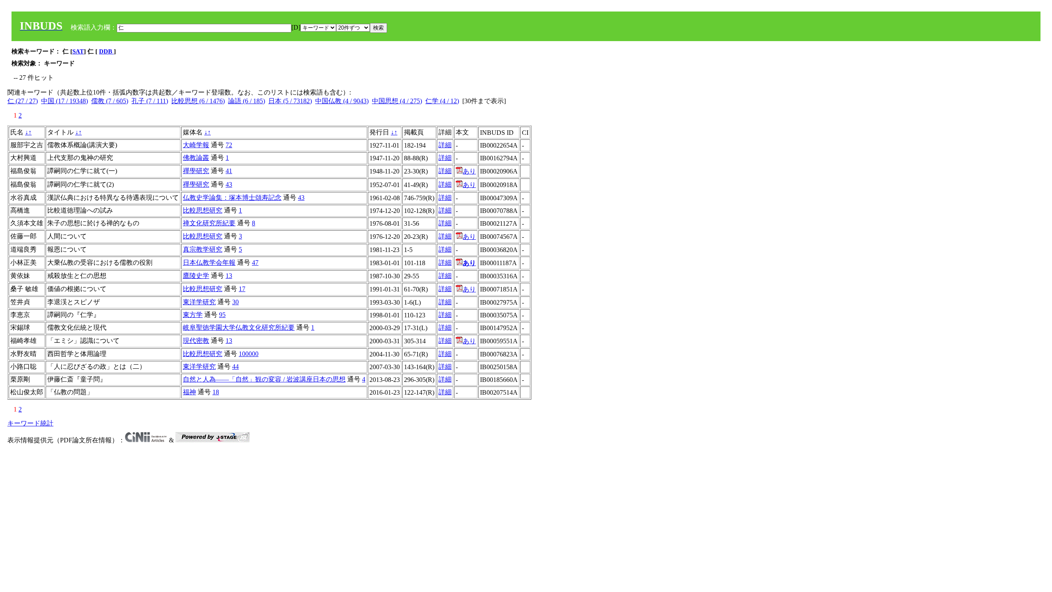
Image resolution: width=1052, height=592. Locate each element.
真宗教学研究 (202, 249)
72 (229, 144)
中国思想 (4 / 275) (397, 100)
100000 (248, 353)
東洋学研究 (199, 301)
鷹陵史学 (196, 275)
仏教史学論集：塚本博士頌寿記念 (232, 197)
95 (222, 314)
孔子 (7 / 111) (150, 100)
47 (255, 262)
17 (242, 288)
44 (235, 366)
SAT (78, 51)
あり (469, 171)
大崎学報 (196, 144)
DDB (106, 51)
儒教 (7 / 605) (109, 100)
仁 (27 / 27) (22, 100)
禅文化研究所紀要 (209, 223)
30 (235, 301)
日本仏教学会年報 (209, 262)
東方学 (193, 314)
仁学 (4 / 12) (442, 100)
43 (229, 184)
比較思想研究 (202, 210)
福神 (189, 391)
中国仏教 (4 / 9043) (342, 100)
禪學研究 (196, 170)
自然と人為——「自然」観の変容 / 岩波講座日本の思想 (264, 379)
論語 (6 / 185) (246, 100)
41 (229, 170)
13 (229, 275)
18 (215, 391)
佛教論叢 (196, 157)
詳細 (445, 144)
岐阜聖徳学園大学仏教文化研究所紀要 (239, 327)
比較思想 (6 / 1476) (198, 100)
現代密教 (196, 340)
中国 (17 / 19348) (64, 100)
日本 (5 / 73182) (290, 100)
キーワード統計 (30, 423)
